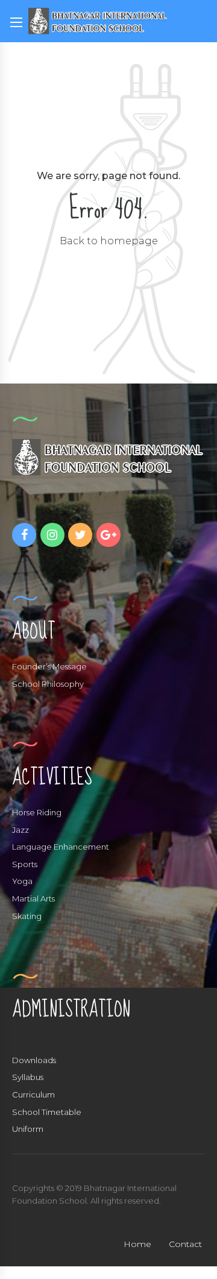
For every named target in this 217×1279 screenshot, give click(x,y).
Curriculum (33, 1094)
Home (137, 1244)
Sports (24, 864)
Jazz (20, 830)
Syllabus (27, 1077)
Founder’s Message (49, 666)
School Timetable (46, 1112)
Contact (185, 1244)
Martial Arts (33, 898)
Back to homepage (109, 241)
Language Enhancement (60, 846)
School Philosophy (48, 684)
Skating (27, 916)
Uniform (27, 1129)
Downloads (34, 1060)
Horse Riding (36, 812)
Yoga (22, 881)
